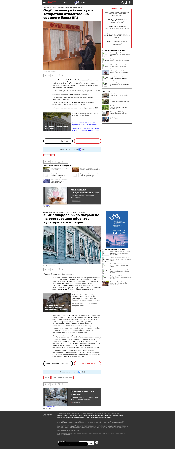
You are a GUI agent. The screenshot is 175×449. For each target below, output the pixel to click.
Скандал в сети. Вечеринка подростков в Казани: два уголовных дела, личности (117, 28)
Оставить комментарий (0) (87, 141)
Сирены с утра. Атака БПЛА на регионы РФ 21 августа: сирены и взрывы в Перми (117, 21)
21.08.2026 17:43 (47, 212)
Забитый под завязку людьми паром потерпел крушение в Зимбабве (120, 94)
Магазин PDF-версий (87, 414)
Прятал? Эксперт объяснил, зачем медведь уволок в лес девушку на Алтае (120, 265)
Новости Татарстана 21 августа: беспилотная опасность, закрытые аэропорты (117, 43)
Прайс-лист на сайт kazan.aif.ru (114, 415)
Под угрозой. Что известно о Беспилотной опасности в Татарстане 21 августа (117, 35)
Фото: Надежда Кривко (50, 71)
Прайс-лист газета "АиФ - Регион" (93, 415)
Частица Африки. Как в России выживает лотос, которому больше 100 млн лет (120, 54)
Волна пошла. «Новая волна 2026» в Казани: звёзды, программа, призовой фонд (117, 13)
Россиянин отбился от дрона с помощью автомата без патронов (119, 100)
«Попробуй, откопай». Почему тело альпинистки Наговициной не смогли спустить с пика (120, 72)
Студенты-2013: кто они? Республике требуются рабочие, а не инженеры (86, 129)
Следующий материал (73, 444)
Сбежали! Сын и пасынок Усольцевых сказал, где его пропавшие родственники (121, 66)
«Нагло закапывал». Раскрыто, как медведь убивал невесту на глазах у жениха (120, 259)
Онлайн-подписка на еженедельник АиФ (107, 414)
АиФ (56, 265)
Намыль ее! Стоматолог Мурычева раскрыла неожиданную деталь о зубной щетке (120, 253)
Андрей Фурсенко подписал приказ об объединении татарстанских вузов (59, 175)
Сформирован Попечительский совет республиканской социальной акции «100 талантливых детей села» (85, 176)
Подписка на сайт (62, 415)
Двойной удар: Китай (116, 118)
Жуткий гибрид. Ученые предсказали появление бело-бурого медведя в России (121, 84)
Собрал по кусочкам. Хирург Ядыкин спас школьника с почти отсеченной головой (120, 271)
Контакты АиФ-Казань (75, 415)
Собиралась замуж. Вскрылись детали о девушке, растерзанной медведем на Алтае (119, 60)
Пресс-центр (75, 414)
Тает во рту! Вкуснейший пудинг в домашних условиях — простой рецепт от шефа (120, 283)
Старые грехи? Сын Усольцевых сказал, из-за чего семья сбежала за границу (120, 277)
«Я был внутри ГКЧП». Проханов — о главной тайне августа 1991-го (120, 112)
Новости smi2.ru (49, 205)
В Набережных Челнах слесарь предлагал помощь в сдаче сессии (85, 124)
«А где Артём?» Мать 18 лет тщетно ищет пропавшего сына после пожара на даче (120, 78)
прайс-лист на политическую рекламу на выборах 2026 (73, 417)
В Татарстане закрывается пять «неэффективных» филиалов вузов (90, 168)
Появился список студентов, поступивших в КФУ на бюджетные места (59, 181)
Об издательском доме (63, 414)
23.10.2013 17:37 (47, 7)
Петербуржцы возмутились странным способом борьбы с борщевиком (118, 107)
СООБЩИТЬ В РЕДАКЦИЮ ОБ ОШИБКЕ (101, 417)
